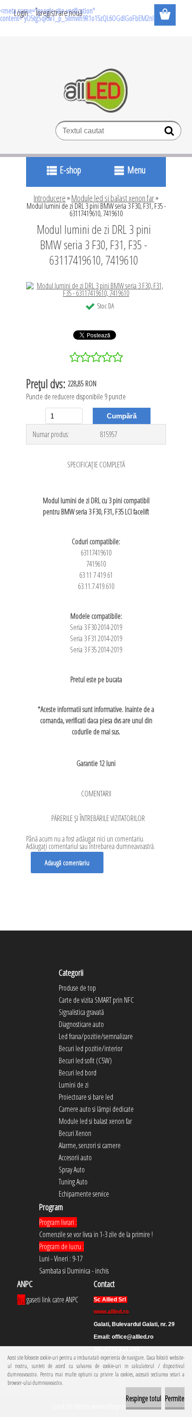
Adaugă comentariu (67, 862)
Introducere (50, 198)
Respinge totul (143, 1398)
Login (21, 12)
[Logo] (96, 91)
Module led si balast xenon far (112, 198)
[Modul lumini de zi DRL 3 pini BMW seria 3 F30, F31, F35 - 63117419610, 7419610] (96, 286)
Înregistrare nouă (59, 12)
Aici (21, 1299)
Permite (175, 1398)
